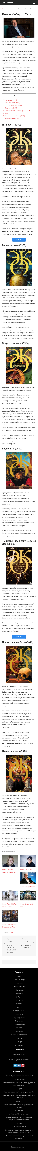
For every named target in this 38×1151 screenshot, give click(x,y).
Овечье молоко (19, 1079)
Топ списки (6, 9)
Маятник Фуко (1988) (11, 103)
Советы (19, 1038)
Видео (19, 976)
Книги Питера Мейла (27, 887)
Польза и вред (19, 1024)
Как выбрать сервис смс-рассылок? (19, 1076)
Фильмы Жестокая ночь (19, 1114)
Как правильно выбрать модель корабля (19, 1092)
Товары (19, 1041)
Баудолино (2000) (10, 108)
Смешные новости (20, 1035)
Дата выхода (20, 979)
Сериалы (19, 1031)
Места (19, 1007)
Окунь (19, 1101)
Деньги (19, 983)
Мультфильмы (19, 1017)
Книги (14, 9)
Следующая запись (26, 943)
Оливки (19, 1123)
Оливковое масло (19, 1126)
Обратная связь (19, 1054)
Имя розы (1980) (10, 100)
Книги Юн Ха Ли (26, 869)
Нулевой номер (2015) (12, 118)
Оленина (19, 1110)
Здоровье (19, 993)
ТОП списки (7, 2)
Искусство (19, 1000)
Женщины (20, 990)
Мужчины (19, 1014)
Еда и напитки (19, 986)
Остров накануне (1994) (12, 105)
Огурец (19, 1088)
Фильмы (19, 1045)
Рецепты (19, 1028)
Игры (20, 997)
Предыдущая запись (12, 945)
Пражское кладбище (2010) (14, 116)
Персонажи (19, 1021)
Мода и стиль (19, 1011)
